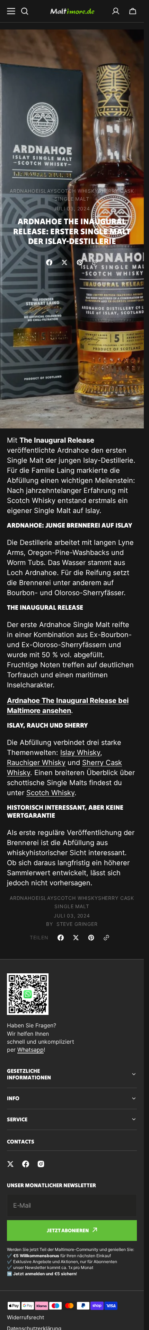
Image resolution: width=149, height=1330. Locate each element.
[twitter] (10, 1164)
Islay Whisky (80, 752)
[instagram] (41, 1164)
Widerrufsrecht (25, 1317)
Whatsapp (30, 1049)
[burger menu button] (11, 11)
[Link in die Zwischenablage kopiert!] (95, 262)
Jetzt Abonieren (68, 1230)
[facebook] (25, 1164)
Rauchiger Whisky (36, 762)
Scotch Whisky (50, 793)
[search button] (24, 11)
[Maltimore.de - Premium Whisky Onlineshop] (72, 11)
